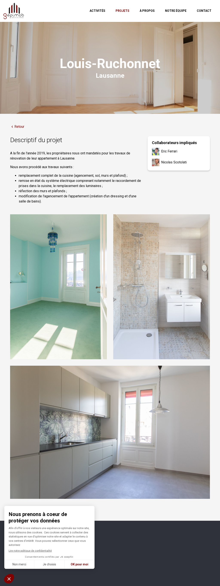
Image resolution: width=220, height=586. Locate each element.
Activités (97, 10)
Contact (204, 10)
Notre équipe (175, 10)
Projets (122, 10)
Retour (19, 127)
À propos (147, 10)
